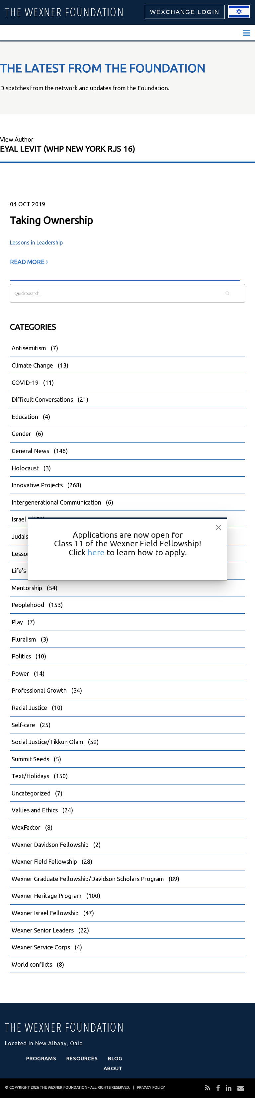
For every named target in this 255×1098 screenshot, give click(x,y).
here (96, 552)
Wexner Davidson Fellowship (50, 844)
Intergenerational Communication (56, 502)
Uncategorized (31, 793)
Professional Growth (39, 690)
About (113, 1068)
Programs (41, 1058)
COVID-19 (25, 382)
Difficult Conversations (42, 399)
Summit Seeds (30, 759)
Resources (82, 1058)
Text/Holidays (30, 776)
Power (20, 673)
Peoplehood (28, 604)
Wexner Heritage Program (47, 895)
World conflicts (32, 964)
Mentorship (27, 587)
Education (25, 416)
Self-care (23, 724)
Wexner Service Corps (41, 947)
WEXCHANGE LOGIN (184, 12)
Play (17, 622)
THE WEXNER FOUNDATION (63, 1087)
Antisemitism (29, 348)
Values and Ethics (35, 810)
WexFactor (26, 827)
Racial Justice (29, 707)
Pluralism (24, 639)
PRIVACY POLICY (151, 1087)
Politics (21, 656)
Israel (19, 519)
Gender (21, 433)
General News (30, 450)
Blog (115, 1058)
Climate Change (32, 365)
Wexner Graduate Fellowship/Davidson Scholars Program (88, 878)
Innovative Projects (37, 485)
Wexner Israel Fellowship (45, 913)
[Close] (218, 527)
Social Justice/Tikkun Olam (47, 741)
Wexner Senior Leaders (43, 930)
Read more (28, 261)
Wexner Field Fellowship (44, 861)
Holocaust (25, 468)
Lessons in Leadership (36, 242)
